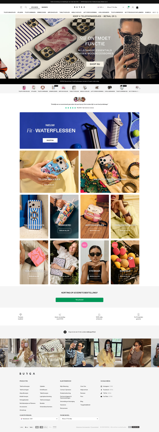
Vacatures (63, 405)
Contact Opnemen (65, 389)
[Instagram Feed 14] (51, 353)
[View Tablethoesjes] (74, 87)
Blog (81, 401)
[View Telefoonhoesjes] (24, 87)
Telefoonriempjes (117, 12)
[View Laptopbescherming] (97, 87)
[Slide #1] (82, 75)
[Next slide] (138, 88)
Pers (81, 396)
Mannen (45, 7)
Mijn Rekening (64, 386)
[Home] (79, 7)
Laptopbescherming (90, 12)
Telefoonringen (30, 12)
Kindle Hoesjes (76, 12)
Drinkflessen (41, 12)
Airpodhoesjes (53, 12)
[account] (132, 7)
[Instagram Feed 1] (79, 353)
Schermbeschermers (46, 406)
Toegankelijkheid (85, 405)
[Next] (155, 12)
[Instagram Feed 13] (22, 353)
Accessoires (23, 406)
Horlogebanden (104, 12)
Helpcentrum (84, 389)
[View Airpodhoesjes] (63, 87)
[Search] (25, 7)
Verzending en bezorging (67, 401)
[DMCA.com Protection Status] (133, 427)
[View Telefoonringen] (42, 87)
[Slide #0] (76, 75)
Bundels (148, 12)
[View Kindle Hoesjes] (84, 87)
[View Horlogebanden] (109, 87)
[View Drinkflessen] (53, 87)
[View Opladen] (33, 87)
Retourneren (64, 408)
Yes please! (79, 300)
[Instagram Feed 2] (108, 353)
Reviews (82, 393)
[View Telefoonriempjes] (121, 87)
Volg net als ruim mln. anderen (82, 332)
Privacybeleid (94, 427)
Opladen (20, 12)
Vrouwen (34, 7)
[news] (128, 7)
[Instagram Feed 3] (136, 353)
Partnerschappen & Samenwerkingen (65, 397)
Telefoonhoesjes (10, 12)
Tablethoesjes (64, 12)
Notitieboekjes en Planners (134, 12)
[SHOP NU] (79, 46)
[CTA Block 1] (79, 130)
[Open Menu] (21, 7)
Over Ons (83, 386)
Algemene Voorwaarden (83, 427)
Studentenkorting (65, 393)
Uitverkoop (23, 410)
